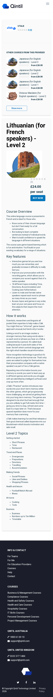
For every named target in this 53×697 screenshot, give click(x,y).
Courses (11, 568)
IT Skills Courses (15, 612)
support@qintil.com (20, 641)
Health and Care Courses (19, 604)
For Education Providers (19, 564)
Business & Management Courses (24, 592)
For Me (11, 560)
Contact (11, 576)
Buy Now (38, 198)
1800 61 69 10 (17, 637)
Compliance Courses (17, 596)
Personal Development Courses (23, 616)
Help (9, 572)
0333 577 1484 (17, 656)
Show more (16, 108)
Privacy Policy (42, 689)
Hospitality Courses (17, 608)
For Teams (12, 556)
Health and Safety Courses (20, 600)
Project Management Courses (22, 620)
